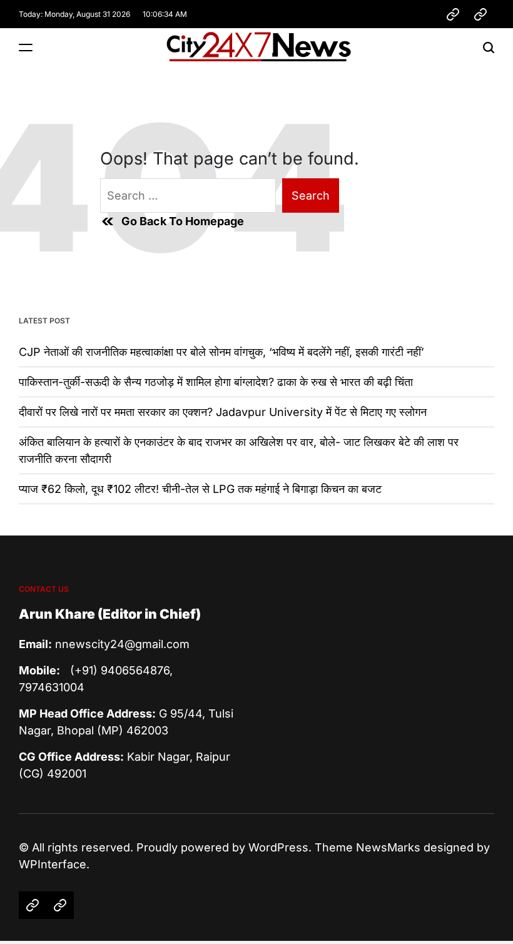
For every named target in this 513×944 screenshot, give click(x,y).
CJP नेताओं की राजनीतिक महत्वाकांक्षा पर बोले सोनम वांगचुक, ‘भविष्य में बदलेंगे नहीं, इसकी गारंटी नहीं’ (221, 351)
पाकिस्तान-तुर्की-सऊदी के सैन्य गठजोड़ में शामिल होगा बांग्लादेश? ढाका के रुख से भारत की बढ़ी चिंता (216, 381)
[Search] (488, 47)
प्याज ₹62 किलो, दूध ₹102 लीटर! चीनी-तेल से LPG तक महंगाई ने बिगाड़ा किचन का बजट (200, 488)
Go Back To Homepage (182, 221)
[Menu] (26, 47)
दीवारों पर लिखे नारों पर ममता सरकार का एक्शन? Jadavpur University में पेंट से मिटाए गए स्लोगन (223, 412)
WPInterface (52, 864)
